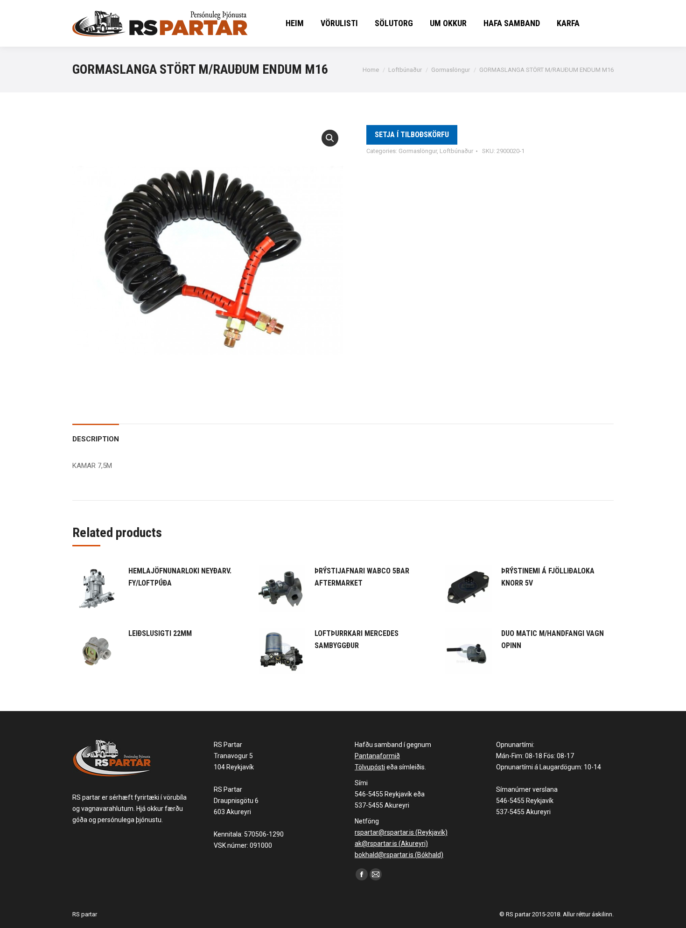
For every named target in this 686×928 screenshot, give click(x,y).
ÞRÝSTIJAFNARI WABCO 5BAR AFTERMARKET (362, 576)
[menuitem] (294, 23)
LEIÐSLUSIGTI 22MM (160, 633)
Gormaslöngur (418, 150)
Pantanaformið (377, 756)
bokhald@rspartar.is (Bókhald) (399, 854)
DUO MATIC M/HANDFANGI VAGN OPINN (552, 639)
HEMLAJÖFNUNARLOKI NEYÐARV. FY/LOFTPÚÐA (179, 576)
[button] (330, 138)
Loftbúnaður (456, 150)
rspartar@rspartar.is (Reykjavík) (401, 832)
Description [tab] (95, 439)
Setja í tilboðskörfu (412, 134)
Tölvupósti (370, 767)
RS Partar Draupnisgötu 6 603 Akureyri (236, 801)
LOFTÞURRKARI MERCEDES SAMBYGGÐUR (357, 639)
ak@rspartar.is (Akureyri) (391, 843)
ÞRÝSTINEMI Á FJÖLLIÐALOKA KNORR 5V (548, 576)
